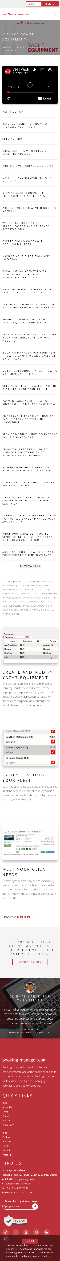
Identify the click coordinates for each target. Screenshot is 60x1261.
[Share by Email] (32, 917)
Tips (18, 47)
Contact (6, 1116)
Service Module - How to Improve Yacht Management (29, 436)
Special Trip (12, 138)
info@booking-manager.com (20, 1179)
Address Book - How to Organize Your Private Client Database (29, 553)
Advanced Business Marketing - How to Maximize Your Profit (28, 469)
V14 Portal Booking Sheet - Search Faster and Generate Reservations (25, 226)
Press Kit (7, 1154)
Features (7, 1137)
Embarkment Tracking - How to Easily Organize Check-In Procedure (28, 419)
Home (6, 47)
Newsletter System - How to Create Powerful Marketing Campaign (25, 500)
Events (5, 1145)
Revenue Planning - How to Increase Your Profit (24, 125)
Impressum (8, 1124)
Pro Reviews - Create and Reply (28, 165)
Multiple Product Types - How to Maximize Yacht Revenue (30, 372)
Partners (6, 1141)
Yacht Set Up (12, 111)
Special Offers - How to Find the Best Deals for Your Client (29, 387)
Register (50, 4)
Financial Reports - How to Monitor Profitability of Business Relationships (25, 452)
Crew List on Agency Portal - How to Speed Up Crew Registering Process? (26, 274)
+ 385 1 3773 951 (23, 1183)
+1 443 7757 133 (19, 1188)
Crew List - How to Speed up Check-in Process (25, 152)
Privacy (6, 1120)
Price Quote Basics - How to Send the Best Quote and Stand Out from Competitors (28, 536)
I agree (30, 1241)
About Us (7, 1107)
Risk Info (6, 1150)
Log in (33, 4)
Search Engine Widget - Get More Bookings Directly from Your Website (29, 337)
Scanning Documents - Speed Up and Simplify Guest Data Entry (28, 306)
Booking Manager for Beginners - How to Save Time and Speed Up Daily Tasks (29, 355)
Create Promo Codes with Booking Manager (23, 243)
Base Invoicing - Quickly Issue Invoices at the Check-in (27, 291)
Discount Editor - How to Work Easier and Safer (28, 484)
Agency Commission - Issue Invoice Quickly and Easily (24, 321)
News (5, 1111)
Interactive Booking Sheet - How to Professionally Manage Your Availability (29, 518)
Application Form (30, 962)
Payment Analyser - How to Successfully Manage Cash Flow (28, 402)
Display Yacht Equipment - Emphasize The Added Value (24, 194)
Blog (4, 1132)
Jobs (4, 1102)
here (50, 1256)
